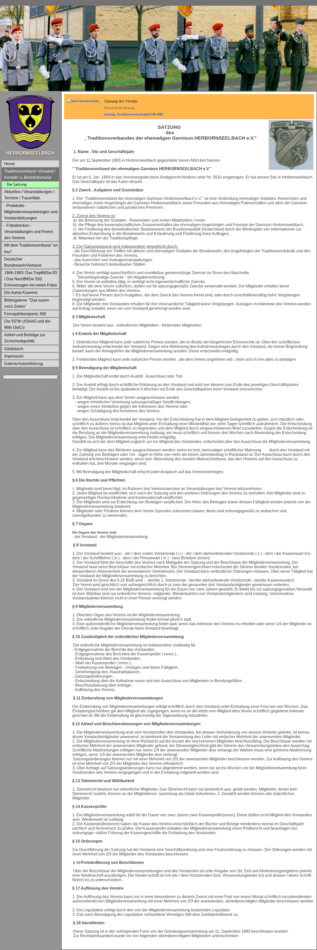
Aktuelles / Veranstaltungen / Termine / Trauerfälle (29, 195)
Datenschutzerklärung (23, 363)
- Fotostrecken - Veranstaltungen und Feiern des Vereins (28, 231)
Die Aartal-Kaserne (21, 292)
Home (9, 164)
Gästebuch (13, 349)
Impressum (14, 356)
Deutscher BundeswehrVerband (22, 262)
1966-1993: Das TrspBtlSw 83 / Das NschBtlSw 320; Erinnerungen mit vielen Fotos (30, 279)
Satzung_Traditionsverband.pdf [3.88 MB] (133, 114)
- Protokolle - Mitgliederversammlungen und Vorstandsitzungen (30, 212)
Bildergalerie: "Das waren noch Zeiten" (26, 303)
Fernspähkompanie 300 (25, 314)
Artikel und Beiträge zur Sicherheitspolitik (24, 338)
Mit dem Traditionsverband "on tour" (31, 248)
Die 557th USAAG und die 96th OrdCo (27, 324)
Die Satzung (16, 184)
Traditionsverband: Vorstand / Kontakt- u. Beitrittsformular (29, 174)
